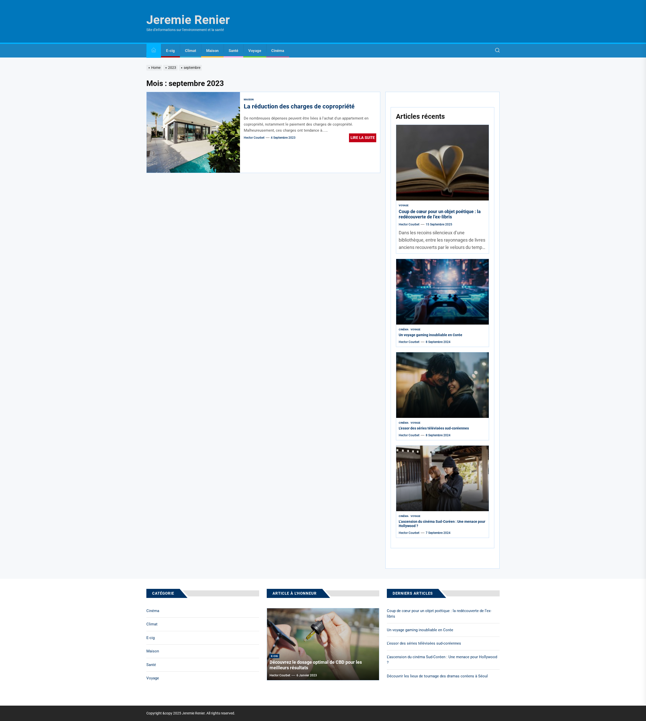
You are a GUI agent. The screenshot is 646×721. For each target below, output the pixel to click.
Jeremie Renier (188, 20)
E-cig (170, 50)
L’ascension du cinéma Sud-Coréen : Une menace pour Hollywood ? (442, 660)
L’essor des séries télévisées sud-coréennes (434, 428)
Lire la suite (363, 137)
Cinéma (277, 50)
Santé (233, 50)
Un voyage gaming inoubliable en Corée (430, 335)
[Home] (153, 51)
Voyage (254, 50)
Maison (212, 50)
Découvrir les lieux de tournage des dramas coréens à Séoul (437, 676)
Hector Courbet (254, 137)
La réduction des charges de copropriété (299, 106)
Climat (190, 50)
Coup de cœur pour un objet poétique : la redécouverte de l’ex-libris (440, 214)
